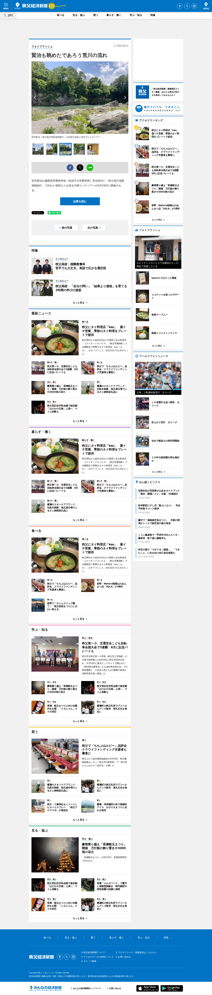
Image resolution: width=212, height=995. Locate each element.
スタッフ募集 (89, 961)
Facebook (180, 6)
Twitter (187, 6)
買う (95, 15)
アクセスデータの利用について (98, 956)
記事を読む (80, 201)
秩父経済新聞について (94, 952)
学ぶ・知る (136, 15)
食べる (60, 15)
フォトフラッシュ (42, 46)
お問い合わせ (124, 956)
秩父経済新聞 (31, 5)
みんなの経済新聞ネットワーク (45, 988)
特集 (152, 15)
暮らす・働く (113, 15)
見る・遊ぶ (79, 15)
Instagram (194, 6)
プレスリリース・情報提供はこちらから (137, 952)
